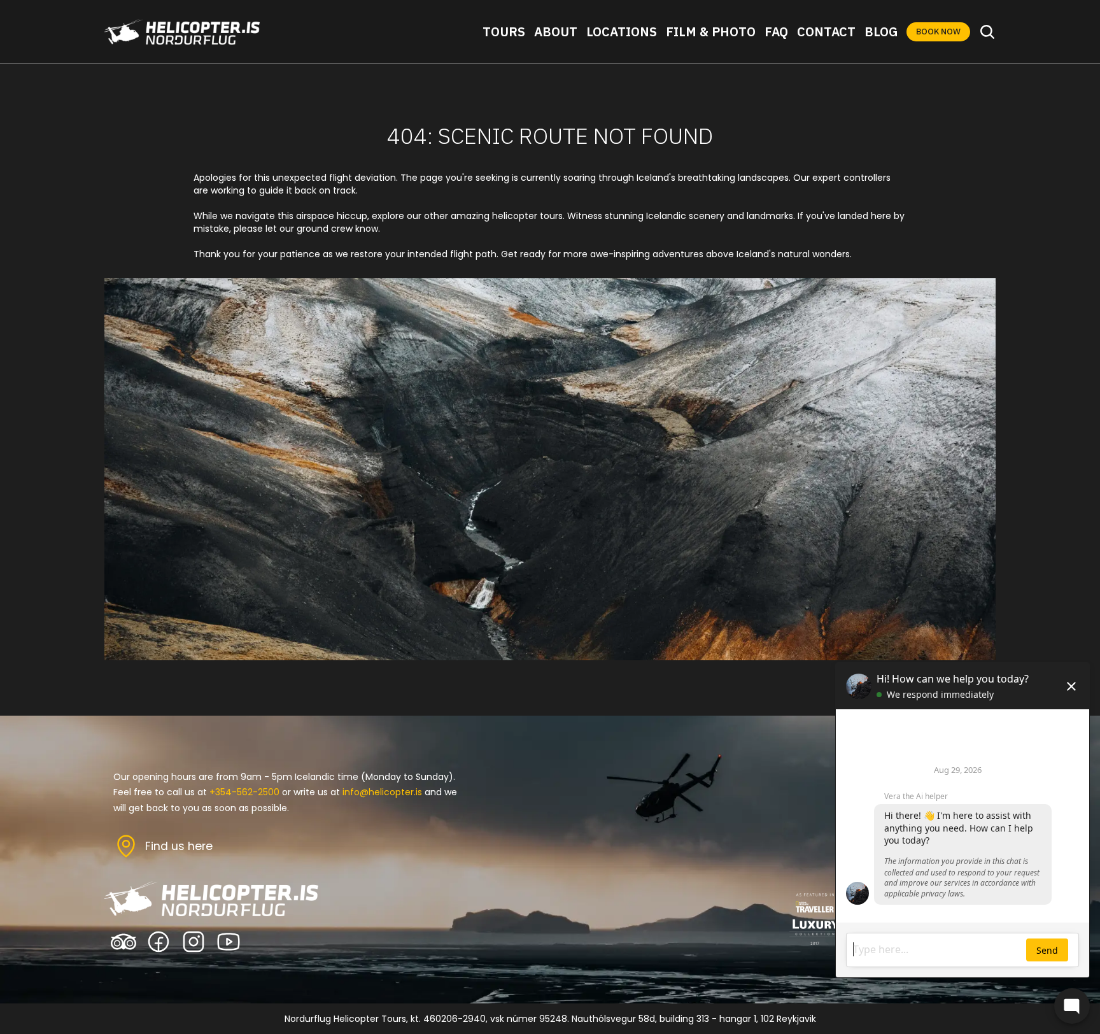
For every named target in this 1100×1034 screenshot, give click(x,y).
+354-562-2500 (244, 792)
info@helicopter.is (382, 792)
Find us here (179, 846)
